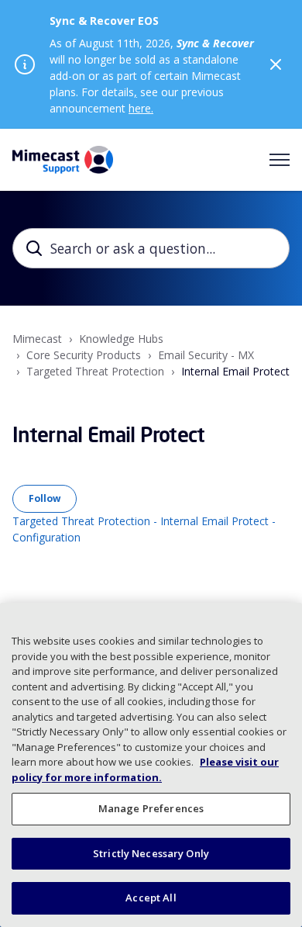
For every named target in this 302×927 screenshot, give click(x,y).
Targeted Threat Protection (95, 371)
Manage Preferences (151, 808)
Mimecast (37, 338)
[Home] (62, 160)
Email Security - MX (206, 355)
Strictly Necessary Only (151, 853)
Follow (44, 498)
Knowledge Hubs (121, 338)
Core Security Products (83, 355)
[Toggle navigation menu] (279, 160)
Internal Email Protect (235, 371)
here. (141, 108)
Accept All (150, 898)
